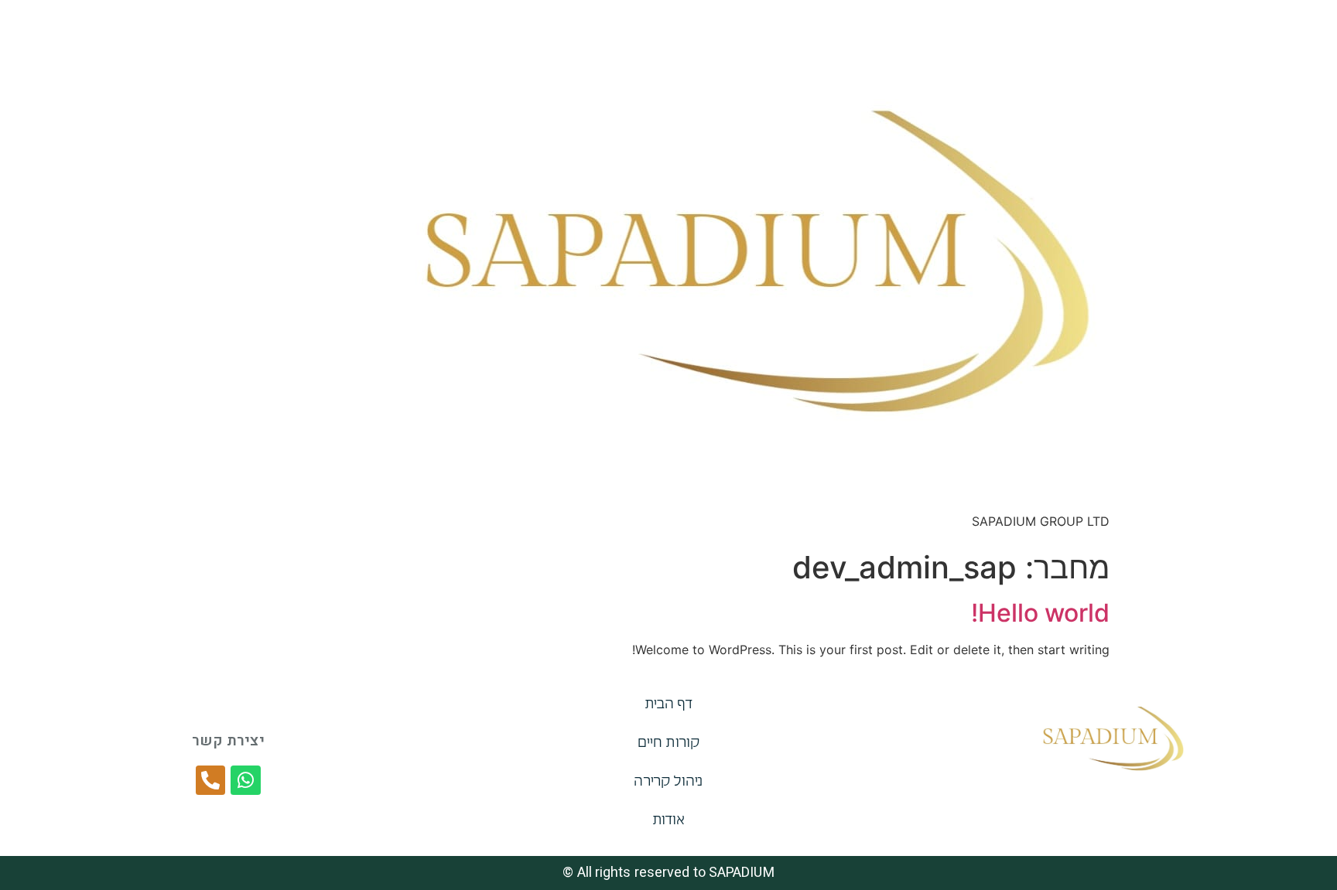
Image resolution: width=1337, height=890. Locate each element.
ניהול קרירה (668, 782)
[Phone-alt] (210, 780)
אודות (669, 821)
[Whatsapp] (245, 780)
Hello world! (1040, 613)
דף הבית (669, 705)
